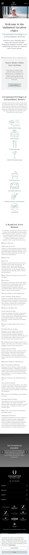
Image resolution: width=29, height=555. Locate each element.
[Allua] (14, 526)
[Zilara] (5, 514)
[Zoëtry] (14, 508)
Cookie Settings (14, 548)
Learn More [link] (14, 85)
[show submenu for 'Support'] (27, 499)
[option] (14, 450)
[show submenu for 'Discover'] (27, 490)
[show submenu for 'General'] (27, 485)
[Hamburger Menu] (2, 3)
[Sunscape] (23, 520)
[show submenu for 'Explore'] (27, 495)
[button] (2, 452)
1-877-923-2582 (15, 481)
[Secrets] (23, 514)
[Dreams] (5, 520)
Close (14, 552)
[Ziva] (23, 508)
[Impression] (5, 508)
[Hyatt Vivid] (14, 520)
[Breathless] (14, 514)
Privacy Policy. (12, 545)
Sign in (26, 3)
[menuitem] (7, 533)
